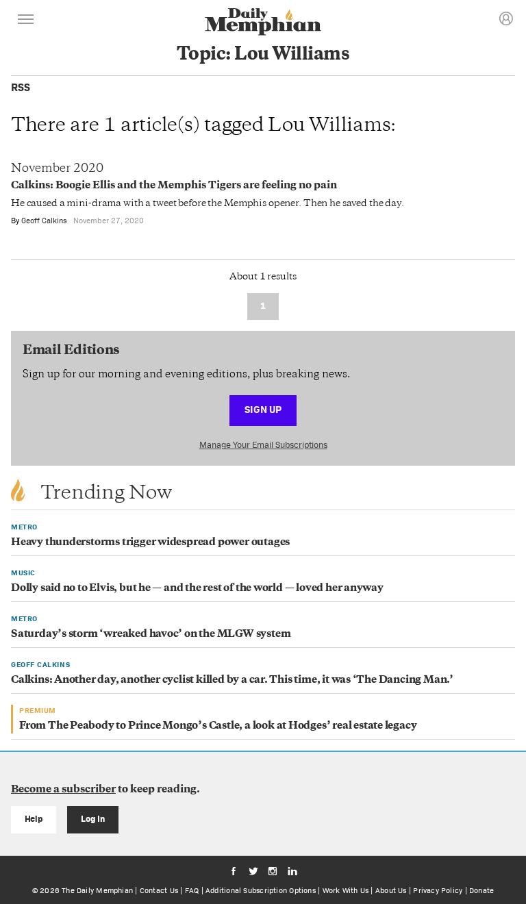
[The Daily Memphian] (263, 23)
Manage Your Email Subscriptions (263, 445)
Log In (93, 819)
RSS (20, 87)
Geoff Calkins (44, 220)
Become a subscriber (63, 790)
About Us (391, 890)
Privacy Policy (437, 890)
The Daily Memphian (97, 890)
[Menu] (26, 21)
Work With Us (346, 890)
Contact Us (159, 890)
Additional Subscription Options (260, 890)
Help (34, 819)
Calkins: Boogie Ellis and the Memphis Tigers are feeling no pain (174, 186)
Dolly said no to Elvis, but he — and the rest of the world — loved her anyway (197, 588)
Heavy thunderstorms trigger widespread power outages (150, 543)
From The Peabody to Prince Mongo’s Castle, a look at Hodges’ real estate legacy (217, 726)
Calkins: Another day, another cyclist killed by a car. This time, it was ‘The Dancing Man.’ (232, 680)
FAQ (192, 890)
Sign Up (263, 409)
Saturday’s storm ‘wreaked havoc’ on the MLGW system (150, 634)
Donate (481, 890)
